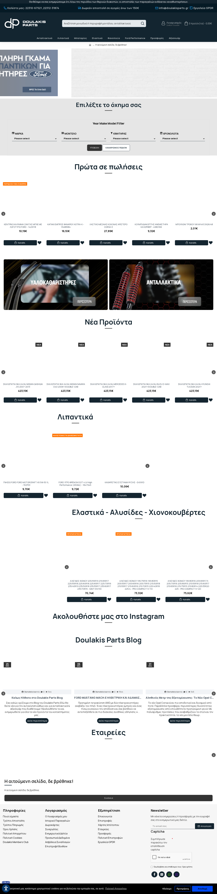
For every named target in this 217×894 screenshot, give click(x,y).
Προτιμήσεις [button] (183, 889)
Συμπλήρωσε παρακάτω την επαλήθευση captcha (159, 844)
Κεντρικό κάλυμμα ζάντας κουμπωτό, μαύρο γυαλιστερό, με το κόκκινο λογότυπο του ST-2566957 (66, 227)
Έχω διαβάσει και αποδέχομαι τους (173, 867)
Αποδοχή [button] (202, 889)
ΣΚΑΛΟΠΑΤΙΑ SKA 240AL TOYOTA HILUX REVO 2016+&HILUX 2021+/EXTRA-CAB (108, 385)
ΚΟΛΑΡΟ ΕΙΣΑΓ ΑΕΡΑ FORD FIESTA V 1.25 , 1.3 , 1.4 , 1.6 (194, 225)
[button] (3, 213)
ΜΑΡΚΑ (19, 133)
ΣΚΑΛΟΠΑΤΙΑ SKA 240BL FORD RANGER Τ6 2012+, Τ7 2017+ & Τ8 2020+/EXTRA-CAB (23, 387)
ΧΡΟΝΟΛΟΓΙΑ (170, 133)
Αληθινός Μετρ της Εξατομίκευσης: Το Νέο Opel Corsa (180, 697)
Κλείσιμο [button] (167, 889)
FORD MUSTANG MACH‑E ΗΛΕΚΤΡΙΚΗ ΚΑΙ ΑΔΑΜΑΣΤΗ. (108, 697)
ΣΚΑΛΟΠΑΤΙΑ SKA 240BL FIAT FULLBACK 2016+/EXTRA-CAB (66, 385)
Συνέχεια (108, 798)
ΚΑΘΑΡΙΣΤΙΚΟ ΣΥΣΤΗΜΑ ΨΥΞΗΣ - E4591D (124, 482)
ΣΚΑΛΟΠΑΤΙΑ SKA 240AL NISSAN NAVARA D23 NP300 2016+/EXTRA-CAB (151, 385)
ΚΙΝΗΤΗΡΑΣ (120, 133)
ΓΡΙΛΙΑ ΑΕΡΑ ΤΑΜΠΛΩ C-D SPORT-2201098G (151, 225)
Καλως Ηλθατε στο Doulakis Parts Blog (37, 697)
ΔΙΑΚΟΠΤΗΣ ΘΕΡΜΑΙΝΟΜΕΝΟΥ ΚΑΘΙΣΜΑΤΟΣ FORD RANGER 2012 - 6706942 (108, 227)
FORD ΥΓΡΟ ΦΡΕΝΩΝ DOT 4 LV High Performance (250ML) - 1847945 (75, 483)
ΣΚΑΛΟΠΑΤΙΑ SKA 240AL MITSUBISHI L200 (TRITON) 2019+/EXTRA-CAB (194, 385)
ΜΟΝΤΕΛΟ (70, 133)
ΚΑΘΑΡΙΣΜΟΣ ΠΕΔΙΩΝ (116, 147)
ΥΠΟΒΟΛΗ (94, 147)
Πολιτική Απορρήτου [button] (116, 888)
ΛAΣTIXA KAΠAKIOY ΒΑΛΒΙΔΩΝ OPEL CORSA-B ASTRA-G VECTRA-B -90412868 (23, 227)
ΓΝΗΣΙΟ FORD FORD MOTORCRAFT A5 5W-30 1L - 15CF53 (26, 483)
